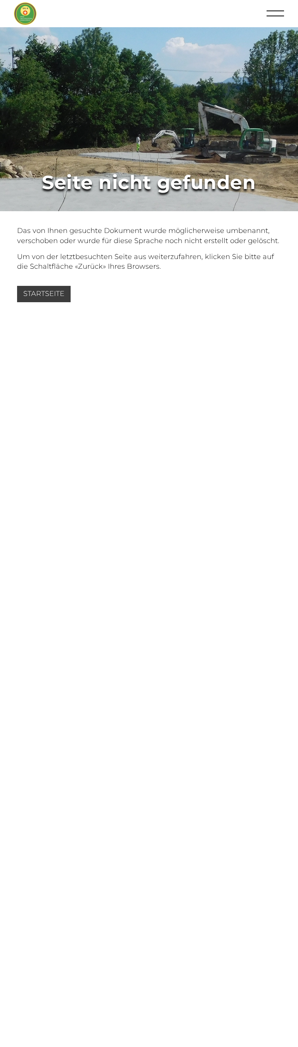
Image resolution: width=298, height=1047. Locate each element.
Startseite (43, 293)
